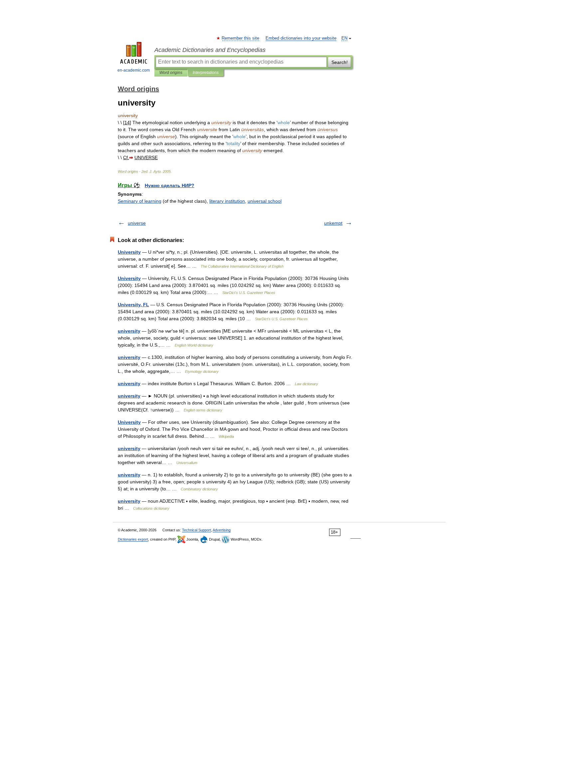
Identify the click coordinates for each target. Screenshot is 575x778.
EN (344, 38)
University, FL (133, 304)
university (129, 331)
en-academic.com (133, 70)
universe (137, 223)
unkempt (333, 223)
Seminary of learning (139, 201)
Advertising (222, 530)
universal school (265, 201)
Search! (339, 62)
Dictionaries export (133, 539)
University (129, 252)
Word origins (170, 72)
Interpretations (206, 72)
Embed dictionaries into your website (301, 38)
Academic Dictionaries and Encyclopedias (210, 50)
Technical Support (196, 530)
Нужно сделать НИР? (169, 185)
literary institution (227, 201)
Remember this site (240, 38)
